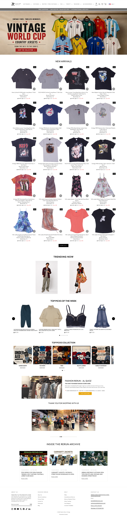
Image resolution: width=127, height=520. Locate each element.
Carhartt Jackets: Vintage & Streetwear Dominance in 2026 (62, 473)
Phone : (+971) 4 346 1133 (96, 505)
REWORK (77, 4)
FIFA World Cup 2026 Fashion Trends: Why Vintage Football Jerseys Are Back (32, 474)
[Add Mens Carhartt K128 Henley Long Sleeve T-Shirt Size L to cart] (34, 89)
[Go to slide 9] (61, 436)
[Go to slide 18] (73, 436)
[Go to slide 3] (62, 335)
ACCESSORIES (87, 4)
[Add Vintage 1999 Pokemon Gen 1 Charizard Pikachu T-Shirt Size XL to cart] (113, 124)
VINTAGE (36, 4)
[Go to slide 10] (62, 436)
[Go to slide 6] (66, 335)
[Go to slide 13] (66, 436)
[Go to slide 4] (63, 335)
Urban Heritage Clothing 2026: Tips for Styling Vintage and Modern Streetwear (93, 474)
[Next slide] (113, 318)
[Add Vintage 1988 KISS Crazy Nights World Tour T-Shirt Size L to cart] (34, 160)
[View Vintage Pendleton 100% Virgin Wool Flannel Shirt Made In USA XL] (45, 270)
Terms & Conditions (42, 497)
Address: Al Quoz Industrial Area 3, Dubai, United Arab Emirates (100, 495)
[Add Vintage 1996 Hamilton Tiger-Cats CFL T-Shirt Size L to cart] (113, 160)
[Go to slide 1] (59, 335)
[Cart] (105, 4)
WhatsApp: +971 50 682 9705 (97, 508)
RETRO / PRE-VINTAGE (49, 4)
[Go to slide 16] (70, 436)
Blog (39, 505)
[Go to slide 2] (60, 335)
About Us (40, 494)
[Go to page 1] (62, 370)
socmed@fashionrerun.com (97, 500)
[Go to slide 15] (69, 436)
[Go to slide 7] (67, 335)
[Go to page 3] (64, 370)
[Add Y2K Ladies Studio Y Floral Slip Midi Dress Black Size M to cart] (87, 195)
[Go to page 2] (63, 370)
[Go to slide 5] (64, 335)
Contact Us (40, 501)
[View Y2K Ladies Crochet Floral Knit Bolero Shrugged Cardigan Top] (79, 270)
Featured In (40, 503)
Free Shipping (67, 503)
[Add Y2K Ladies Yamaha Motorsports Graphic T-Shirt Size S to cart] (113, 231)
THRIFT (68, 4)
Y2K (61, 4)
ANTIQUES (26, 4)
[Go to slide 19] (74, 436)
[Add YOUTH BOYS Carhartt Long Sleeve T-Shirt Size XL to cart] (60, 89)
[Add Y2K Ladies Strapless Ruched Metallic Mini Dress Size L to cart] (60, 231)
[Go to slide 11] (64, 436)
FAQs (65, 494)
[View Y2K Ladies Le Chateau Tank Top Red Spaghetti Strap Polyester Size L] (80, 272)
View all (63, 245)
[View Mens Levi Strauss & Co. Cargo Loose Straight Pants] (47, 279)
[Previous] (13, 357)
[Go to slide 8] (60, 436)
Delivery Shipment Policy (69, 499)
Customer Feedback (68, 505)
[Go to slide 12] (65, 436)
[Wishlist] (102, 4)
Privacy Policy (41, 499)
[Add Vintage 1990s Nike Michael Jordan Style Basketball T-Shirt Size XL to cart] (87, 124)
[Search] (99, 4)
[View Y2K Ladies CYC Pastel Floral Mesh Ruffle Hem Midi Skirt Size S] (80, 277)
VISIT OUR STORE (85, 393)
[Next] (113, 357)
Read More (24, 478)
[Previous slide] (13, 318)
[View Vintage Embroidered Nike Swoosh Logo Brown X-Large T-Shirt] (47, 270)
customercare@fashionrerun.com (98, 503)
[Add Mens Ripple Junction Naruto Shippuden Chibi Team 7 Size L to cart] (113, 89)
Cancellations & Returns (69, 497)
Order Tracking (67, 501)
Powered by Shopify (63, 514)
